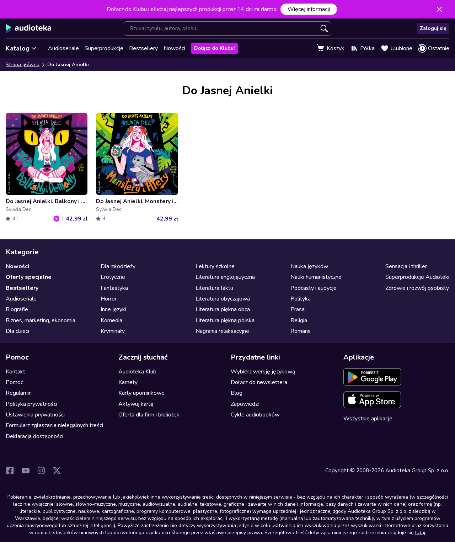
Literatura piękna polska (225, 320)
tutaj (420, 532)
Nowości (174, 48)
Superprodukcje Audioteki (417, 277)
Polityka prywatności (31, 404)
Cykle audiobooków (255, 415)
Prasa (297, 309)
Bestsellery (143, 48)
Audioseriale (63, 48)
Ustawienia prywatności (35, 414)
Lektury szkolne (215, 266)
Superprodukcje (104, 48)
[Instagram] (41, 470)
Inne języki (113, 309)
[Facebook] (10, 470)
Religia (298, 320)
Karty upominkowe (141, 393)
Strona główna (22, 64)
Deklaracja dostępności (34, 436)
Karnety (128, 382)
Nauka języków (309, 266)
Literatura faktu (214, 288)
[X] (57, 470)
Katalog (18, 48)
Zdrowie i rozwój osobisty (417, 288)
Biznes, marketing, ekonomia (40, 320)
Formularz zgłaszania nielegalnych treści (54, 425)
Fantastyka (114, 288)
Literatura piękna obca (223, 309)
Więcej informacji (309, 9)
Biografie (17, 309)
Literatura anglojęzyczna (225, 277)
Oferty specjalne (29, 277)
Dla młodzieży (118, 266)
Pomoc (14, 382)
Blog (236, 393)
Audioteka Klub (137, 372)
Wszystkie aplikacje (367, 419)
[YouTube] (25, 470)
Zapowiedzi (245, 404)
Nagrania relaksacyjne (222, 331)
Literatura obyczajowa (223, 299)
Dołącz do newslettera (259, 382)
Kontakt (15, 372)
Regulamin (19, 393)
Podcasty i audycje (313, 288)
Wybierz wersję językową (263, 372)
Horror (109, 299)
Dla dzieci (17, 331)
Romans (300, 331)
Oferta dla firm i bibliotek (149, 415)
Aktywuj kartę (136, 404)
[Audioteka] (29, 28)
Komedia (111, 320)
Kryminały (113, 331)
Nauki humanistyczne (316, 277)
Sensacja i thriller (406, 266)
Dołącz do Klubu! (214, 48)
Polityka (300, 299)
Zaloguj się (433, 28)
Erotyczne (113, 277)
